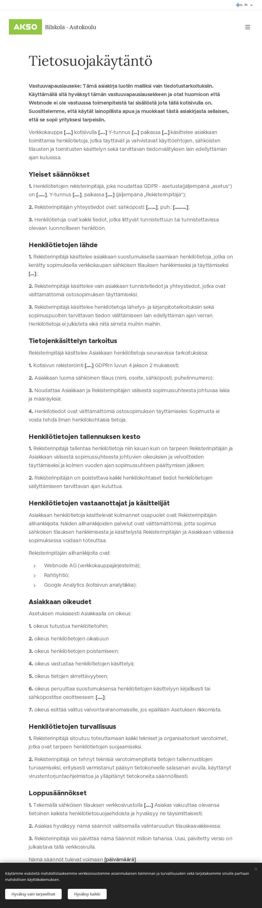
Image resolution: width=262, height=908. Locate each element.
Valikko (249, 27)
